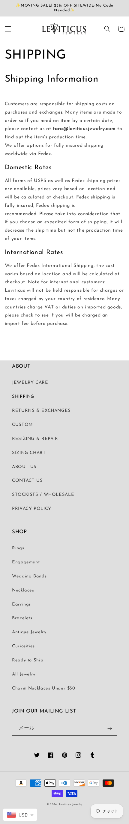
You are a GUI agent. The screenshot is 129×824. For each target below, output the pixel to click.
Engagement (26, 562)
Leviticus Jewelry (70, 804)
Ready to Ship (27, 660)
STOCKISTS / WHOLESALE (43, 495)
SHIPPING (23, 397)
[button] (8, 29)
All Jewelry (23, 674)
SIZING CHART (29, 453)
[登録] (110, 728)
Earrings (21, 604)
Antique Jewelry (29, 632)
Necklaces (23, 590)
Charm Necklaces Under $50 (43, 688)
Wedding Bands (29, 576)
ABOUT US (24, 467)
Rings (18, 548)
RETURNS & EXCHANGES (41, 411)
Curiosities (23, 646)
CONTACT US (27, 480)
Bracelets (22, 618)
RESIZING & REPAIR (35, 439)
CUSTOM (22, 425)
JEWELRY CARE (30, 382)
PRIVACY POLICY (31, 509)
